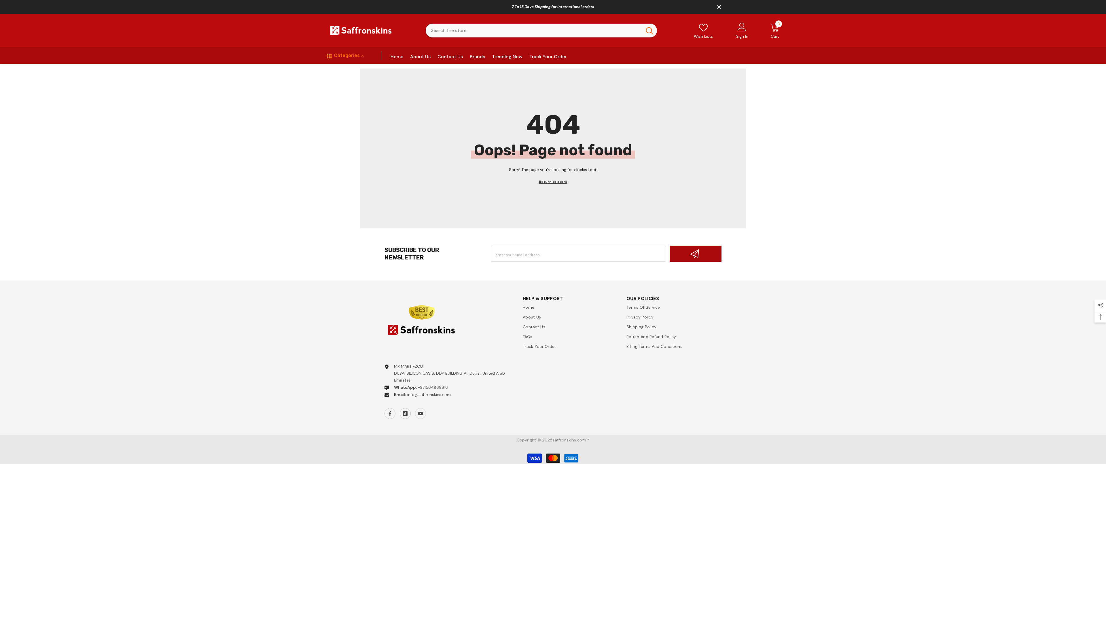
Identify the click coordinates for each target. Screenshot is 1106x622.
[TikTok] (405, 413)
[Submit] (695, 254)
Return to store (553, 181)
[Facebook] (390, 413)
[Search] (541, 30)
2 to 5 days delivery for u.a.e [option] (553, 6)
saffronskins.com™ (570, 440)
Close (719, 7)
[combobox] (534, 30)
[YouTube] (420, 413)
